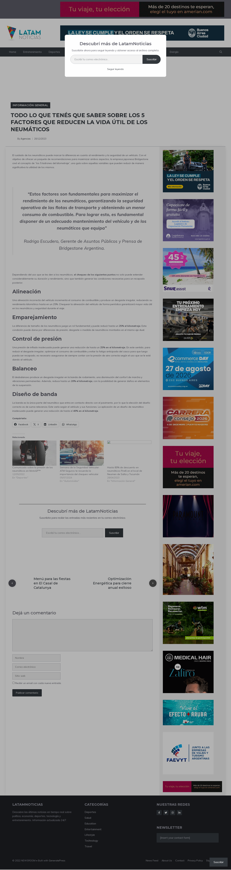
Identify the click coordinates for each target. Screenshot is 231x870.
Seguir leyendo (115, 69)
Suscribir (152, 59)
